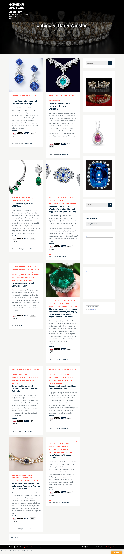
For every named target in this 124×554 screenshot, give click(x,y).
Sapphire (15, 98)
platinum (27, 377)
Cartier (52, 300)
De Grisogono (32, 266)
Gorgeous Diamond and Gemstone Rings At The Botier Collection (25, 388)
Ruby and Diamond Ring (20, 380)
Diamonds (70, 198)
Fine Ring (62, 200)
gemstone (15, 275)
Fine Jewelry (53, 200)
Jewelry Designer (67, 377)
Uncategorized (54, 101)
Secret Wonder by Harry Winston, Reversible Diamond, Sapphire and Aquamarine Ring (63, 209)
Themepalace (110, 547)
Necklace (71, 95)
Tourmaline (68, 98)
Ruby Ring (32, 380)
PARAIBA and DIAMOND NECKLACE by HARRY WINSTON (59, 106)
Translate (97, 309)
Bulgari (15, 369)
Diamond (15, 95)
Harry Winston (31, 95)
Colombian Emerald (19, 266)
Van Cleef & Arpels (56, 383)
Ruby (14, 280)
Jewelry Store (68, 449)
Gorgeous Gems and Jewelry (17, 8)
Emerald (29, 198)
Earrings (22, 95)
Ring (62, 203)
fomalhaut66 (28, 143)
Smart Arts (28, 280)
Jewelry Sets (54, 380)
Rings (67, 203)
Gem (30, 272)
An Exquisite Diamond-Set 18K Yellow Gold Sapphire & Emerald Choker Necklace (26, 486)
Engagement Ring (18, 372)
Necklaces (16, 277)
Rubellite (32, 277)
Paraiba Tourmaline (56, 98)
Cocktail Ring (54, 198)
